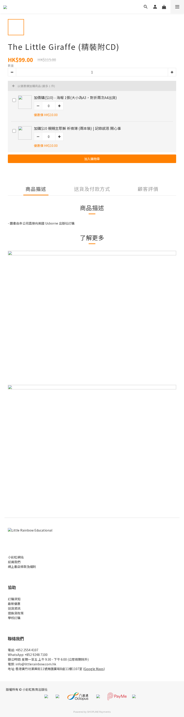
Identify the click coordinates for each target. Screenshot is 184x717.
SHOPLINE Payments (99, 711)
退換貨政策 (16, 613)
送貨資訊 (14, 608)
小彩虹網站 (16, 557)
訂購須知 (14, 599)
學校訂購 (14, 618)
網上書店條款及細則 (22, 566)
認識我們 (14, 562)
